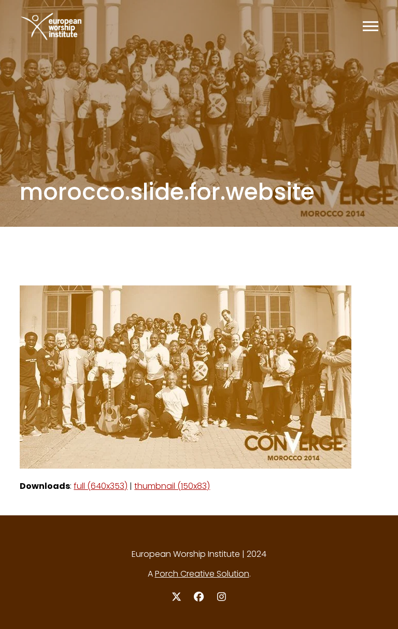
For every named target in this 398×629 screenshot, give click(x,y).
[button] (370, 26)
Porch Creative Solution (202, 574)
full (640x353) (100, 486)
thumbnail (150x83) (172, 486)
